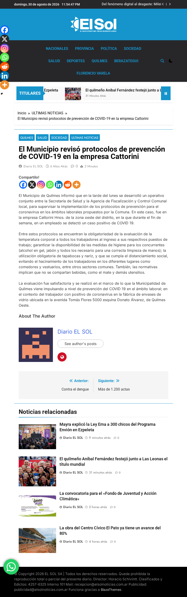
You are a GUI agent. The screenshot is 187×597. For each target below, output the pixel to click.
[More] (77, 185)
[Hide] (2, 94)
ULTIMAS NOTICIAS (84, 137)
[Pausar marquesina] (166, 93)
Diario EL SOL (33, 166)
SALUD (54, 61)
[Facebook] (23, 185)
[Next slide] (170, 4)
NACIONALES (57, 48)
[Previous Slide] (163, 4)
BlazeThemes (111, 590)
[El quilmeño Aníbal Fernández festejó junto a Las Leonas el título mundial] (67, 98)
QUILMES (99, 61)
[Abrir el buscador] (162, 61)
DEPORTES (76, 61)
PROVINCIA (84, 48)
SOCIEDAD (132, 48)
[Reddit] (68, 185)
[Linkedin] (59, 185)
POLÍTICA (109, 48)
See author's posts (80, 343)
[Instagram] (41, 185)
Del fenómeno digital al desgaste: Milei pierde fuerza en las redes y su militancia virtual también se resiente (130, 4)
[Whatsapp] (50, 185)
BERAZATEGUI (126, 61)
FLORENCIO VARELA (93, 73)
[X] (32, 185)
